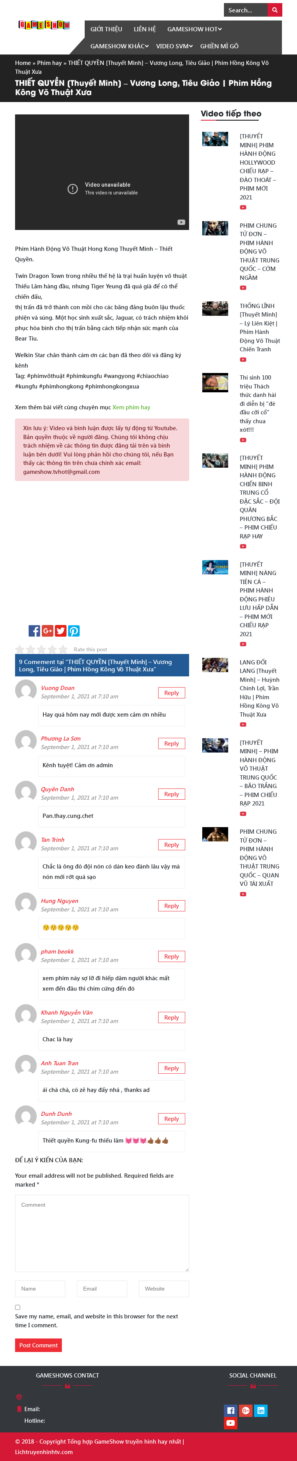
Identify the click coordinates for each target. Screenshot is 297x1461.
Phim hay (49, 62)
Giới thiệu (106, 29)
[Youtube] (230, 1423)
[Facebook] (230, 1411)
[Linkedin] (261, 1411)
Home (23, 62)
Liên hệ (145, 29)
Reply (171, 692)
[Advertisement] (102, 555)
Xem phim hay (131, 407)
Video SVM (172, 46)
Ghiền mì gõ (219, 46)
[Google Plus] (246, 1411)
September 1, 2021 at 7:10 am (79, 696)
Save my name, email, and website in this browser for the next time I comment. (96, 1320)
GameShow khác (117, 46)
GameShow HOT (192, 29)
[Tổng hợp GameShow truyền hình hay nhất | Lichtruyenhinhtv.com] (44, 24)
